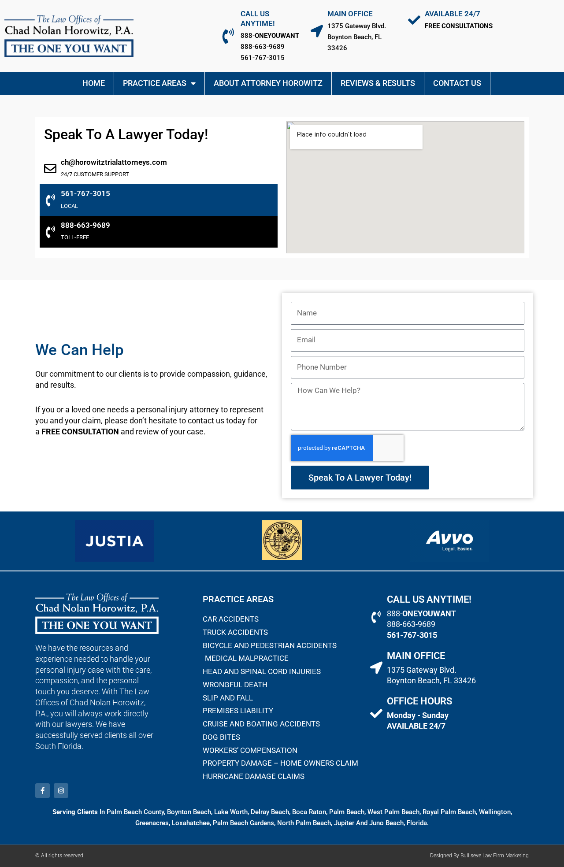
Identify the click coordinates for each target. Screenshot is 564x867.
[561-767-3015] (50, 200)
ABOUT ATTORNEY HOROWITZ (268, 83)
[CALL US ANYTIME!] (228, 36)
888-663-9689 (85, 225)
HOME (93, 83)
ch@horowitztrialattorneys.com (114, 162)
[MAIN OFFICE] (317, 31)
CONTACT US (457, 83)
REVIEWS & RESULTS (378, 83)
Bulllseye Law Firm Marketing (494, 855)
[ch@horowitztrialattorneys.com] (50, 169)
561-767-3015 (85, 193)
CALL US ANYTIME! (429, 599)
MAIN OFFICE (350, 13)
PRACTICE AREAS (154, 83)
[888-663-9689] (50, 232)
